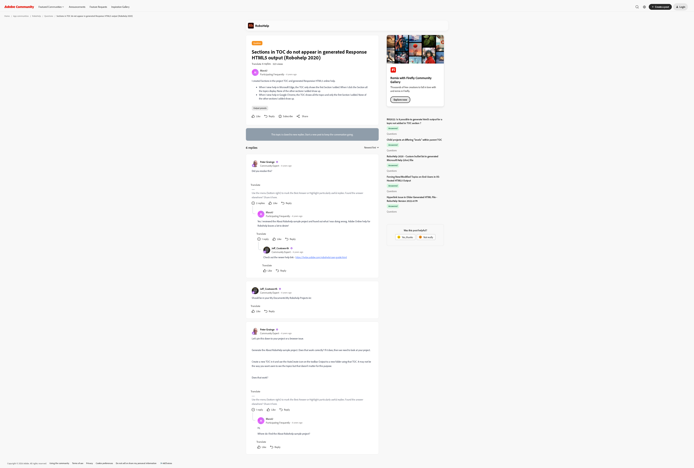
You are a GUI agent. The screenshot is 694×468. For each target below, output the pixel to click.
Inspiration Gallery (120, 6)
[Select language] (644, 7)
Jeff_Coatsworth (280, 248)
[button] (660, 7)
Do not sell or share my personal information (136, 463)
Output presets (260, 108)
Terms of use (77, 463)
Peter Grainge (267, 161)
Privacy (89, 463)
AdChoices (167, 463)
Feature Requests (98, 6)
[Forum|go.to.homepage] (19, 7)
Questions (48, 16)
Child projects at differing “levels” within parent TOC (414, 139)
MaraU (263, 70)
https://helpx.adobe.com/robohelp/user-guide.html (321, 257)
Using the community (59, 463)
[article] (312, 183)
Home (7, 16)
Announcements (77, 6)
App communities (21, 16)
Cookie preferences (104, 463)
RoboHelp (36, 16)
